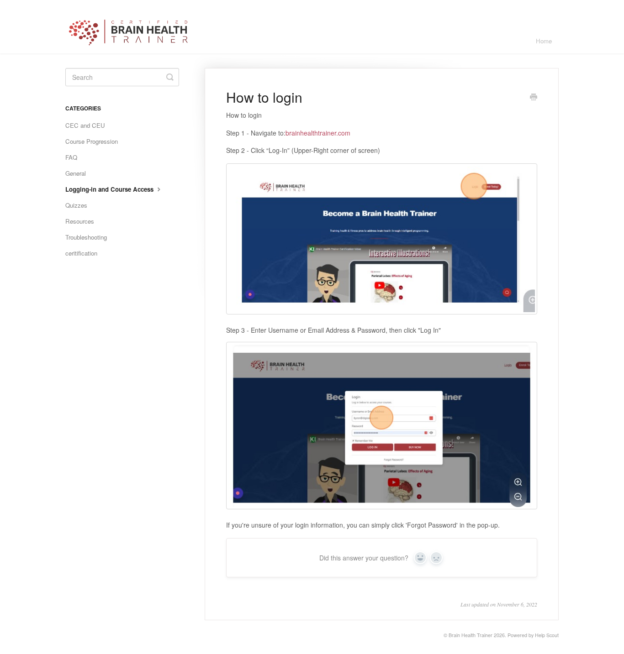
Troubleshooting (86, 237)
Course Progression (91, 141)
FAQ (71, 157)
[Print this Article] (533, 98)
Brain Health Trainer (470, 635)
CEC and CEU (85, 125)
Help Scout (547, 635)
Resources (79, 221)
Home (544, 41)
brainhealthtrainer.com (318, 132)
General (75, 173)
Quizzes (76, 205)
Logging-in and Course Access (110, 189)
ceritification (81, 253)
